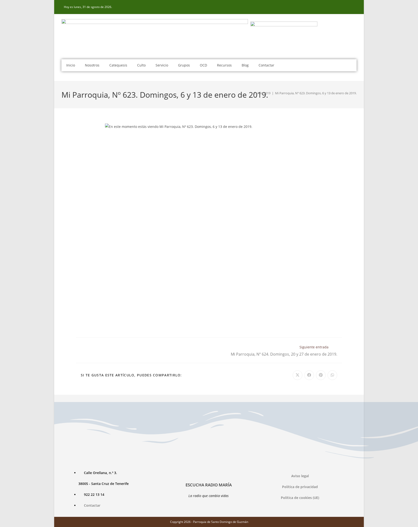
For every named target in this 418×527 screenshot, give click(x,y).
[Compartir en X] (297, 375)
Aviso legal (300, 476)
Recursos (224, 65)
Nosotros (92, 65)
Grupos (184, 65)
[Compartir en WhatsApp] (332, 375)
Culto (141, 65)
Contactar (266, 65)
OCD (203, 65)
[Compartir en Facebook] (309, 375)
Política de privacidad (300, 486)
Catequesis (118, 65)
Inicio (70, 65)
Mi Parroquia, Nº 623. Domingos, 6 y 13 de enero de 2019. (316, 93)
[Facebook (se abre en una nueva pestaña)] (354, 7)
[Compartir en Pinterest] (321, 375)
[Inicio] (251, 93)
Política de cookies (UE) (300, 497)
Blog (245, 65)
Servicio (162, 65)
